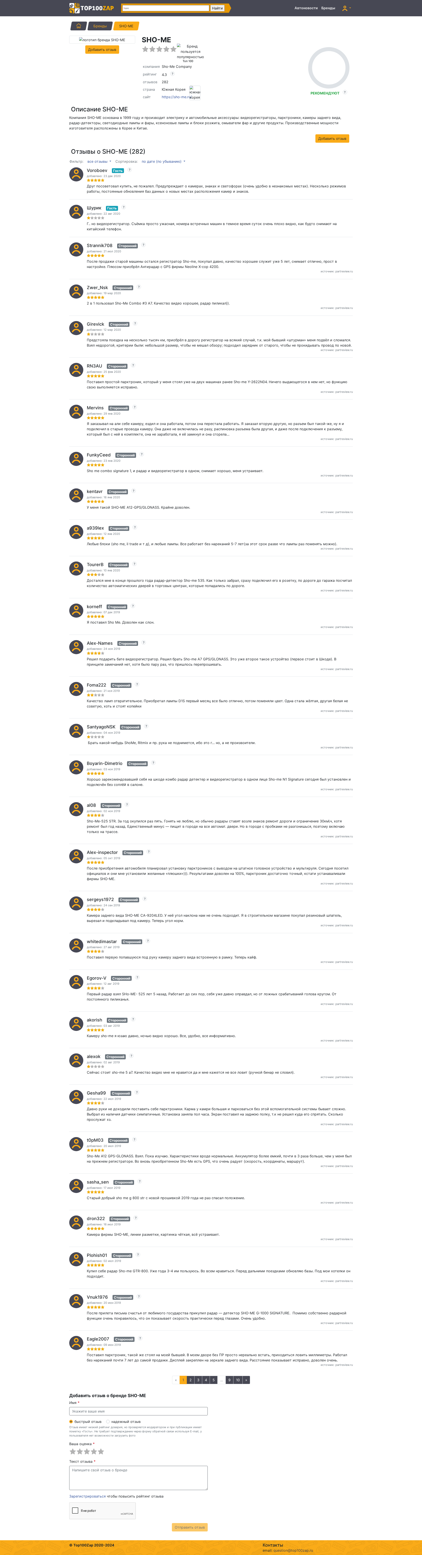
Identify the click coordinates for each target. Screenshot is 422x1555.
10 (238, 1380)
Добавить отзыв (102, 49)
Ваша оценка (82, 1444)
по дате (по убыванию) (162, 161)
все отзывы (98, 161)
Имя (74, 1402)
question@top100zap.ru (293, 1550)
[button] (346, 8)
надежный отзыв (126, 1421)
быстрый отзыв (88, 1421)
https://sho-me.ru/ (177, 97)
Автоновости (306, 8)
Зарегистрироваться (87, 1496)
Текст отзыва (82, 1461)
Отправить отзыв (190, 1527)
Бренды (328, 8)
